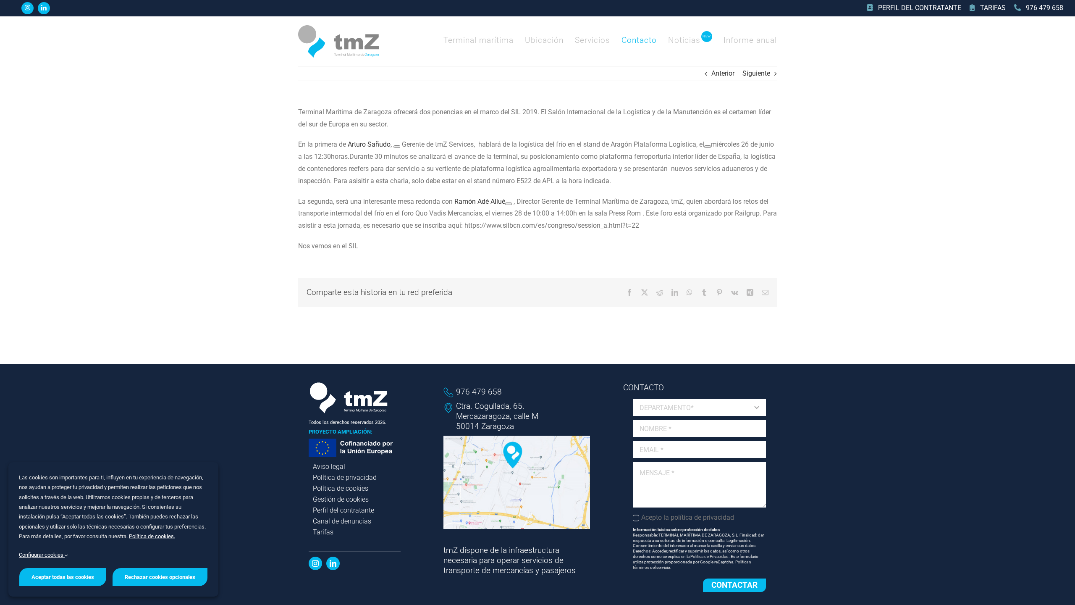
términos (641, 567)
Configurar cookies (42, 555)
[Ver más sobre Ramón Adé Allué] (508, 204)
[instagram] (27, 8)
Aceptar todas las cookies (62, 577)
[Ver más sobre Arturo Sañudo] (396, 146)
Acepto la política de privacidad (687, 517)
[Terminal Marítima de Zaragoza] (338, 28)
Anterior (722, 73)
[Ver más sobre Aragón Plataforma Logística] (707, 146)
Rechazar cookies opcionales (160, 577)
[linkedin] (44, 8)
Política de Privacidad (709, 556)
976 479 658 (479, 392)
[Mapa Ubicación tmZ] (516, 439)
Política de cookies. (152, 536)
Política (741, 562)
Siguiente (756, 73)
